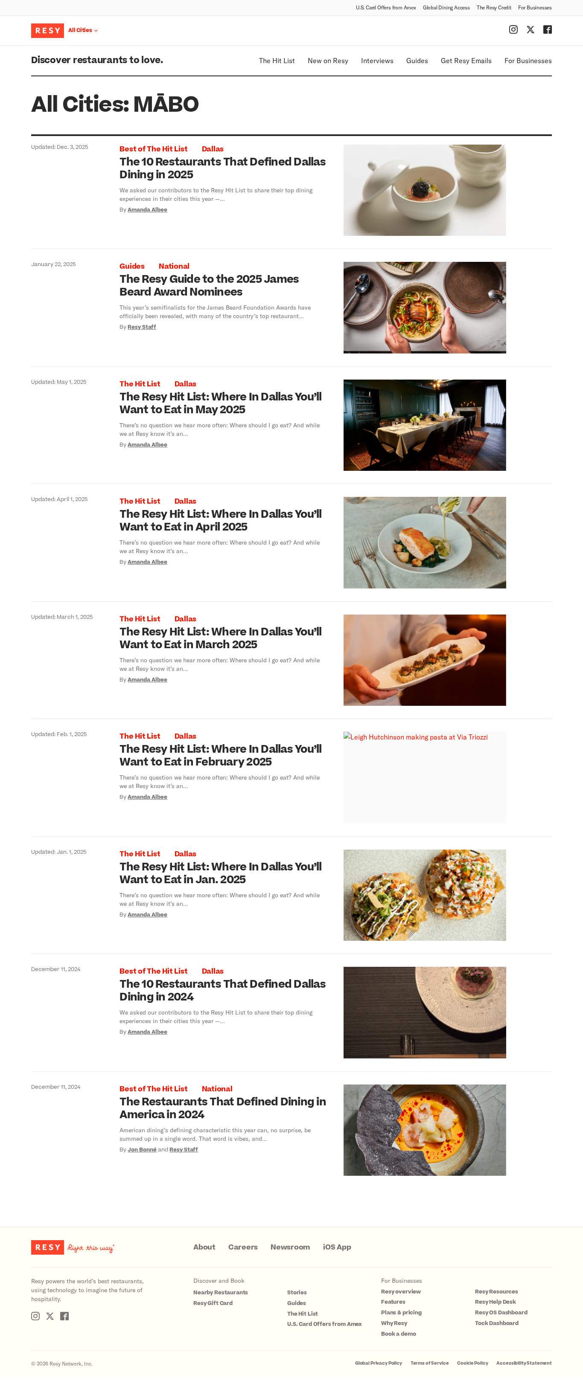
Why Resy (394, 1323)
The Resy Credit (494, 7)
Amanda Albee (147, 210)
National (174, 266)
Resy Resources (496, 1292)
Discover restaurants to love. (97, 60)
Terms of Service (430, 1363)
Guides (417, 60)
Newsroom (290, 1247)
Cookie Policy (472, 1363)
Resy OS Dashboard (501, 1312)
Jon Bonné (142, 1150)
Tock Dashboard (497, 1323)
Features (393, 1302)
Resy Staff (142, 327)
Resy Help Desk (495, 1302)
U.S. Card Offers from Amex (386, 7)
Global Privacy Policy (378, 1363)
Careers (243, 1247)
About (204, 1247)
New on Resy (328, 60)
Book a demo (398, 1334)
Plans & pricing (401, 1312)
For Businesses (535, 7)
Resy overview (401, 1292)
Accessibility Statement (524, 1363)
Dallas (213, 149)
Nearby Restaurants (220, 1292)
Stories (297, 1292)
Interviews (377, 60)
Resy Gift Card (213, 1303)
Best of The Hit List (153, 149)
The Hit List (277, 60)
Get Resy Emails (466, 60)
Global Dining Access (446, 7)
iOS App (337, 1247)
